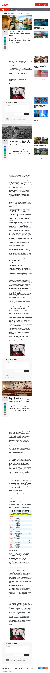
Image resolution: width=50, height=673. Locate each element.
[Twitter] (5, 39)
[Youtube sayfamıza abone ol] (44, 668)
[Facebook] (5, 37)
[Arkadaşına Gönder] (5, 44)
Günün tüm (44, 9)
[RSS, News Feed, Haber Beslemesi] (46, 668)
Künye (19, 668)
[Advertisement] (20, 52)
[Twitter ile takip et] (41, 668)
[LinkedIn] (5, 41)
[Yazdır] (5, 46)
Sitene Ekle (31, 668)
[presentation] (6, 9)
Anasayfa (15, 668)
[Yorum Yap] (5, 48)
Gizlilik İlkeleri (27, 668)
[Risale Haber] (5, 4)
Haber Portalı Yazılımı (7, 671)
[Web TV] (44, 0)
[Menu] (36, 5)
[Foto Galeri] (47, 0)
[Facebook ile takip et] (39, 668)
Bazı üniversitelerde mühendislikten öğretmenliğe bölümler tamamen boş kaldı (25, 9)
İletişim (22, 668)
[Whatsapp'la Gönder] (5, 43)
